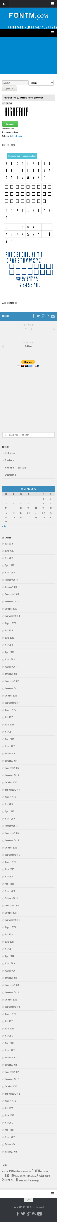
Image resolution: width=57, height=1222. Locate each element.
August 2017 (10, 710)
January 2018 (11, 673)
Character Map (14, 155)
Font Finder (10, 453)
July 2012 (9, 1108)
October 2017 (11, 695)
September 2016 (12, 789)
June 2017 (9, 724)
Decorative (28, 1171)
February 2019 (11, 579)
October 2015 (11, 847)
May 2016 (9, 804)
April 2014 (9, 956)
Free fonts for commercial (16, 467)
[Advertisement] (28, 55)
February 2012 (11, 1144)
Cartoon (23, 1171)
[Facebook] (33, 316)
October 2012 (11, 1086)
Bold (11, 1171)
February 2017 (11, 753)
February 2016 (11, 825)
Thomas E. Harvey (26, 97)
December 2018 (12, 594)
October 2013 (11, 999)
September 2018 (12, 615)
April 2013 (9, 1043)
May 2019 (9, 558)
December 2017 (12, 681)
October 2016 (11, 782)
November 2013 (12, 992)
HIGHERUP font (10, 97)
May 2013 (9, 1035)
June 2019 (9, 550)
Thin (30, 1180)
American (5, 1171)
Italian (17, 1176)
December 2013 (12, 985)
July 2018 (9, 630)
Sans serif (10, 1179)
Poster (40, 1175)
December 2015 (12, 833)
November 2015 (12, 840)
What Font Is (10, 474)
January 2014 (11, 977)
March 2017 (10, 746)
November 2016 (12, 775)
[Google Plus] (43, 316)
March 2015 (10, 891)
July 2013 (9, 1021)
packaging (33, 1176)
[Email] (53, 316)
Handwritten (44, 1171)
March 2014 (10, 963)
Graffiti (36, 1170)
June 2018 (9, 637)
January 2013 (11, 1064)
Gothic (12, 136)
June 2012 (9, 1115)
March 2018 (10, 659)
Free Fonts (9, 460)
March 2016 (10, 818)
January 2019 (11, 587)
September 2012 (12, 1093)
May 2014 (9, 948)
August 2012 (10, 1100)
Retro (47, 1175)
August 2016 (10, 796)
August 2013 (10, 1014)
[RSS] (48, 316)
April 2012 (9, 1129)
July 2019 (9, 543)
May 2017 (9, 731)
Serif (21, 1180)
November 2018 (12, 601)
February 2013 (11, 1057)
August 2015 (10, 862)
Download (10, 124)
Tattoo (26, 1180)
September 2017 (12, 702)
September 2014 (12, 919)
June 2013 (9, 1028)
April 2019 (9, 565)
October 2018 (11, 608)
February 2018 (11, 666)
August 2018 (10, 623)
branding (16, 1171)
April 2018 (9, 652)
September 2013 (12, 1006)
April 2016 (9, 811)
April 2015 (9, 883)
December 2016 (12, 767)
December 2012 (12, 1071)
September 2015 (12, 854)
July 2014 (9, 934)
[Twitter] (38, 316)
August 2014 (10, 927)
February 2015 (11, 898)
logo (21, 1175)
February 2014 (11, 970)
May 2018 (9, 644)
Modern (19, 136)
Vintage (36, 1180)
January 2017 (11, 760)
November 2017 (12, 688)
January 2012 (11, 1151)
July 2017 (9, 717)
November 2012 (12, 1079)
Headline (8, 1175)
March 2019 (10, 572)
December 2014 (12, 905)
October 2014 (11, 912)
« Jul (4, 526)
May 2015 (9, 876)
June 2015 (9, 869)
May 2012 (9, 1122)
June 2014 (9, 941)
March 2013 (10, 1050)
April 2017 (9, 739)
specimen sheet (29, 155)
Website (39, 97)
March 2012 (10, 1137)
